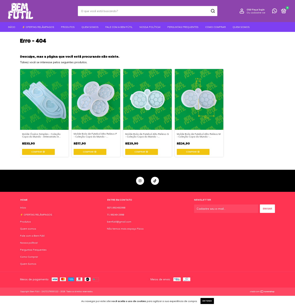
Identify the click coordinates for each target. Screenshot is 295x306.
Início (11, 26)
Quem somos (90, 26)
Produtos (68, 26)
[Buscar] (212, 11)
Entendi (207, 301)
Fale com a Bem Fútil (119, 26)
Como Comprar (215, 26)
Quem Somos (241, 26)
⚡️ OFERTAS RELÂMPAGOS (38, 26)
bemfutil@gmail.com (119, 221)
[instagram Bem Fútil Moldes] (140, 181)
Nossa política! (150, 26)
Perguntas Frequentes (182, 26)
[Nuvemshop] (262, 292)
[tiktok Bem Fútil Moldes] (155, 181)
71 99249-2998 (115, 214)
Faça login (258, 9)
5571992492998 (116, 207)
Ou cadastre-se (256, 12)
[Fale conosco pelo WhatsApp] (274, 11)
